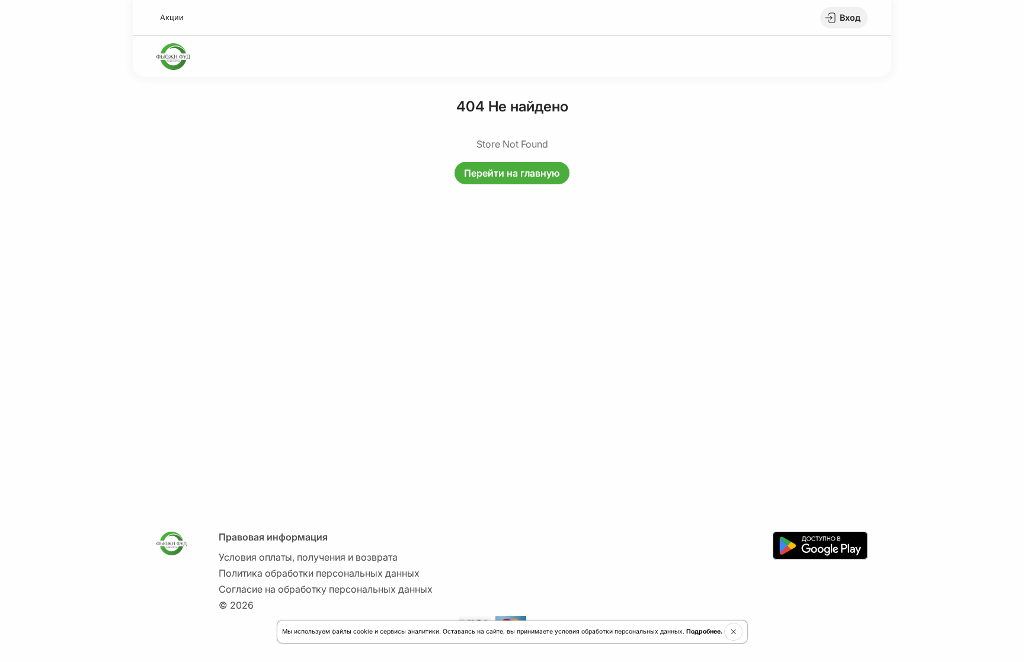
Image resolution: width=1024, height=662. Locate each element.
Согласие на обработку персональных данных (326, 589)
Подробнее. (704, 631)
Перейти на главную (512, 173)
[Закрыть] (733, 632)
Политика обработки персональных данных (319, 573)
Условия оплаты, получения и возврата (308, 557)
